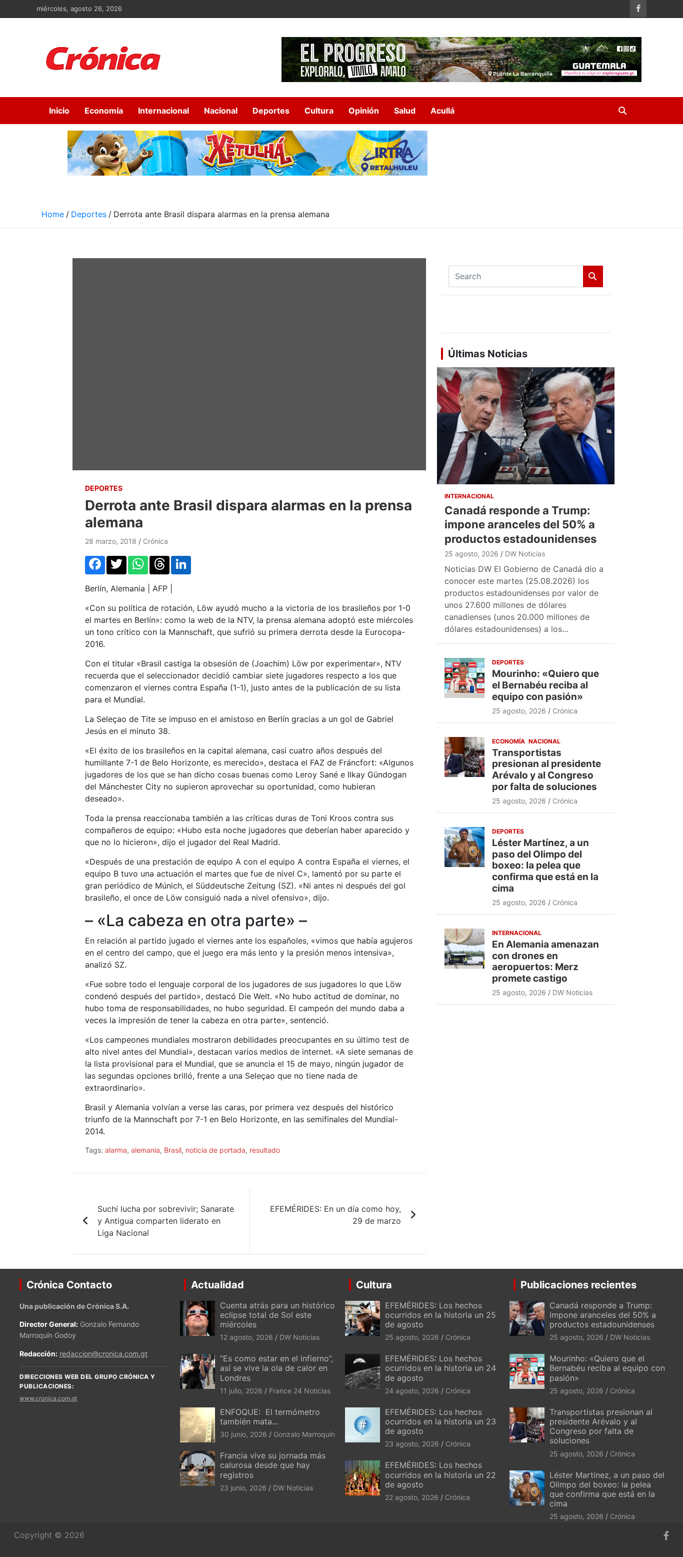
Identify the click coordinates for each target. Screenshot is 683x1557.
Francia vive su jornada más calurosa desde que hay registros (273, 1464)
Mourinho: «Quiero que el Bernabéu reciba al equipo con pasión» (545, 685)
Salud (405, 111)
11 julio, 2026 (241, 1390)
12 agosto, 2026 (246, 1337)
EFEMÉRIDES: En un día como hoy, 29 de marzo (335, 1215)
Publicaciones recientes (578, 1285)
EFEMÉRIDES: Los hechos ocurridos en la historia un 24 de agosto (440, 1367)
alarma (116, 1150)
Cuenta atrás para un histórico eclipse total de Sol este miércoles (277, 1314)
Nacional (221, 111)
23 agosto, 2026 (412, 1443)
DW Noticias (525, 553)
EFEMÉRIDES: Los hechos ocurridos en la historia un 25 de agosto (440, 1314)
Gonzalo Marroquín (304, 1434)
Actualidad (217, 1285)
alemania (145, 1150)
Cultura (319, 111)
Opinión (363, 111)
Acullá (442, 111)
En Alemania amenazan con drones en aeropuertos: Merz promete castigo (545, 961)
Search (593, 276)
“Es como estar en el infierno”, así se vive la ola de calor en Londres (276, 1367)
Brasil (173, 1150)
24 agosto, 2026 (412, 1390)
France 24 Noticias (299, 1390)
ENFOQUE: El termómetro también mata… (270, 1416)
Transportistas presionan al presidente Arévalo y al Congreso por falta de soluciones (546, 770)
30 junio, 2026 (243, 1434)
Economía (103, 111)
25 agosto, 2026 (471, 553)
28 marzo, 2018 (110, 541)
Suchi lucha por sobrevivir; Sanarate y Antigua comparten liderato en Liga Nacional (166, 1221)
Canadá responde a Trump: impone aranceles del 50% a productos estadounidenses (520, 524)
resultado (265, 1150)
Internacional (163, 111)
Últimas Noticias (488, 354)
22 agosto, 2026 (411, 1497)
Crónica (155, 541)
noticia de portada (216, 1150)
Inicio (59, 111)
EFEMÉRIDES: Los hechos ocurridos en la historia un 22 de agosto (440, 1474)
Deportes (271, 111)
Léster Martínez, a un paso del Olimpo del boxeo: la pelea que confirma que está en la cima (545, 865)
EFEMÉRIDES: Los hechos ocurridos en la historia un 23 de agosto (440, 1421)
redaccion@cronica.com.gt (104, 1353)
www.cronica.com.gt (48, 1398)
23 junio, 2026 (243, 1487)
